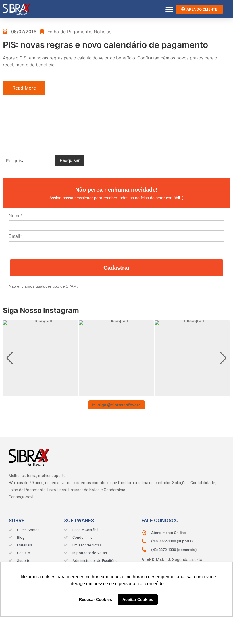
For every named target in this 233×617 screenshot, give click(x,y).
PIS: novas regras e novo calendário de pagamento (105, 45)
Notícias (102, 31)
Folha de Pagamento (69, 31)
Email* (15, 236)
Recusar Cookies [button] (95, 599)
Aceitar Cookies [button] (137, 599)
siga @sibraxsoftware (119, 404)
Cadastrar (116, 268)
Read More (24, 88)
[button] (169, 9)
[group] (40, 358)
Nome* (15, 215)
